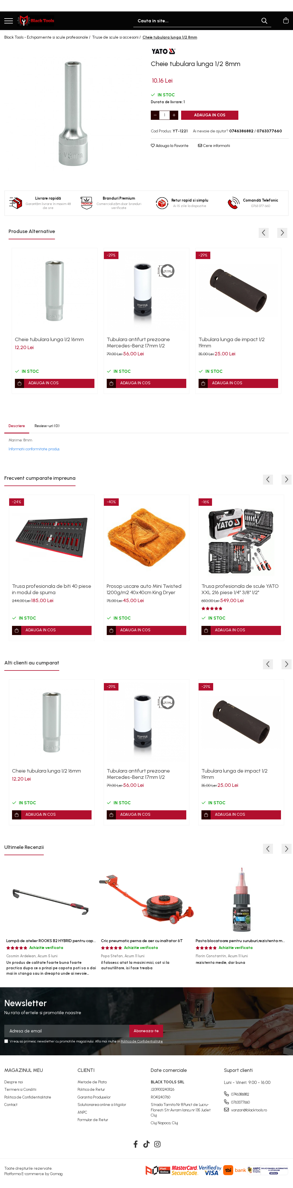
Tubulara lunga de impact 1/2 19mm (232, 342)
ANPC (82, 1112)
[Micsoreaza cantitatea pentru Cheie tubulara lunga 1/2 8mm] (155, 115)
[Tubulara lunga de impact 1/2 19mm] (238, 291)
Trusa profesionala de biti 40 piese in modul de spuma (51, 589)
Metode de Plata (92, 1082)
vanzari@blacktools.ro (248, 1110)
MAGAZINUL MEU (23, 1070)
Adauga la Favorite (172, 145)
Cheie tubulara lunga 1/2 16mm (49, 339)
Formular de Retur (93, 1120)
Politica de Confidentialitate (142, 1041)
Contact (10, 1105)
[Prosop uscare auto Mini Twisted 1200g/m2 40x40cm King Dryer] (146, 537)
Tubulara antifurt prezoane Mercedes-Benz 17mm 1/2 (138, 342)
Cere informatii (216, 145)
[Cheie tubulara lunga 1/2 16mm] (54, 291)
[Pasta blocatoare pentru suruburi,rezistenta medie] (241, 899)
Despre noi (13, 1082)
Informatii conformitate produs (34, 449)
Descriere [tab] (17, 426)
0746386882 (239, 1094)
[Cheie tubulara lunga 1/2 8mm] (73, 113)
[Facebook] (136, 1144)
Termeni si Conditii (20, 1089)
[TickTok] (147, 1144)
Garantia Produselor (94, 1097)
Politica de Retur (91, 1089)
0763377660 (240, 1102)
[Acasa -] (35, 21)
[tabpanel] (73, 113)
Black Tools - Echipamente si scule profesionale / (47, 37)
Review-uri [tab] (47, 426)
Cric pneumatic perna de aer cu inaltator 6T (142, 940)
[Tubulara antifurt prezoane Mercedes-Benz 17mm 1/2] (146, 291)
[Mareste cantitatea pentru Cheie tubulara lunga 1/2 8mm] (174, 115)
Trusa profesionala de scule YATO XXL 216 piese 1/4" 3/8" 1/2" (240, 589)
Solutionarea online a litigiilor (102, 1105)
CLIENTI (86, 1070)
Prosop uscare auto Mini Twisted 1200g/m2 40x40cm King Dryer (144, 589)
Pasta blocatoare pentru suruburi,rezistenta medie (243, 940)
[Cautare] (264, 20)
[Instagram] (158, 1144)
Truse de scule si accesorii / (117, 37)
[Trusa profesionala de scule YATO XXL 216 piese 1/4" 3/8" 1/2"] (241, 537)
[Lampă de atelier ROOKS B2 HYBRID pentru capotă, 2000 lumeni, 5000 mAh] (51, 899)
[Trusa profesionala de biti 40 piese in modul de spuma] (52, 537)
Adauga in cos (209, 115)
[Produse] (8, 21)
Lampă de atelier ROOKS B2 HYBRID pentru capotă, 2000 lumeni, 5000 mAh (76, 940)
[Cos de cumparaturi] (286, 20)
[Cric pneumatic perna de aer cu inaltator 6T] (146, 899)
